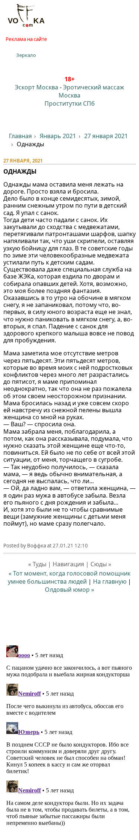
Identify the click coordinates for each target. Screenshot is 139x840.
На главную (109, 581)
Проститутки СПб (69, 103)
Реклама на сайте (26, 39)
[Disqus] (69, 734)
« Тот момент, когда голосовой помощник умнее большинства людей (69, 577)
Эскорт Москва (36, 87)
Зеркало (26, 55)
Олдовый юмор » (69, 589)
